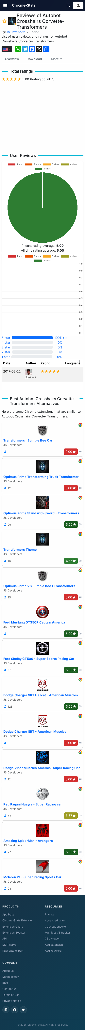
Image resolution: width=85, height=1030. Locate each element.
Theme (34, 32)
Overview (12, 59)
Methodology (10, 976)
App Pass (8, 914)
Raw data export (12, 950)
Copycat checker (56, 926)
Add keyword (53, 950)
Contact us (9, 988)
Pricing (49, 914)
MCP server (9, 944)
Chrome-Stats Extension (17, 920)
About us (8, 970)
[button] (5, 5)
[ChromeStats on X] (23, 1009)
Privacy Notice (11, 1000)
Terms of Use (10, 994)
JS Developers (16, 32)
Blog (5, 982)
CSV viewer (52, 938)
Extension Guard (12, 926)
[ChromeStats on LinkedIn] (5, 1009)
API (4, 938)
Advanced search (56, 920)
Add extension (54, 944)
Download (34, 59)
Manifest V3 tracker (57, 932)
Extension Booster (13, 932)
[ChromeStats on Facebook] (14, 1009)
